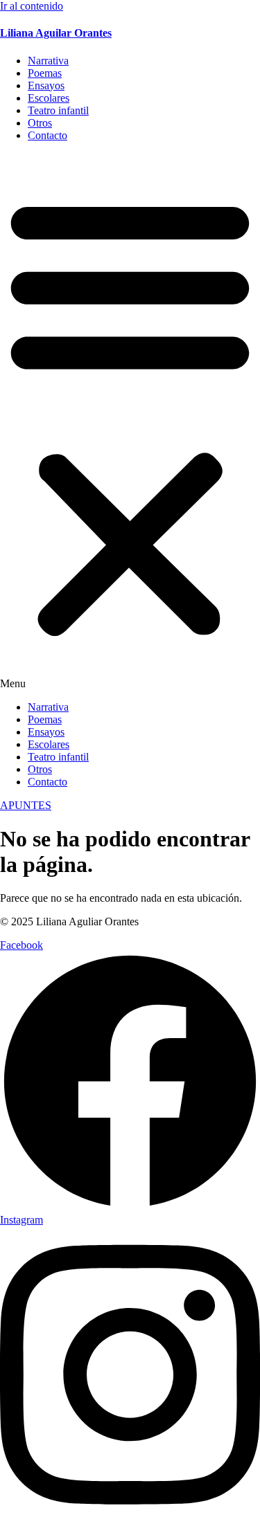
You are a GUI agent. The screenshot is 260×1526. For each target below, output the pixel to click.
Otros (40, 123)
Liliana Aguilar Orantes (56, 33)
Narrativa (48, 60)
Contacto (47, 135)
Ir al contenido (31, 6)
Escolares (48, 98)
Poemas (45, 73)
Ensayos (46, 85)
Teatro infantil (58, 110)
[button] (130, 421)
